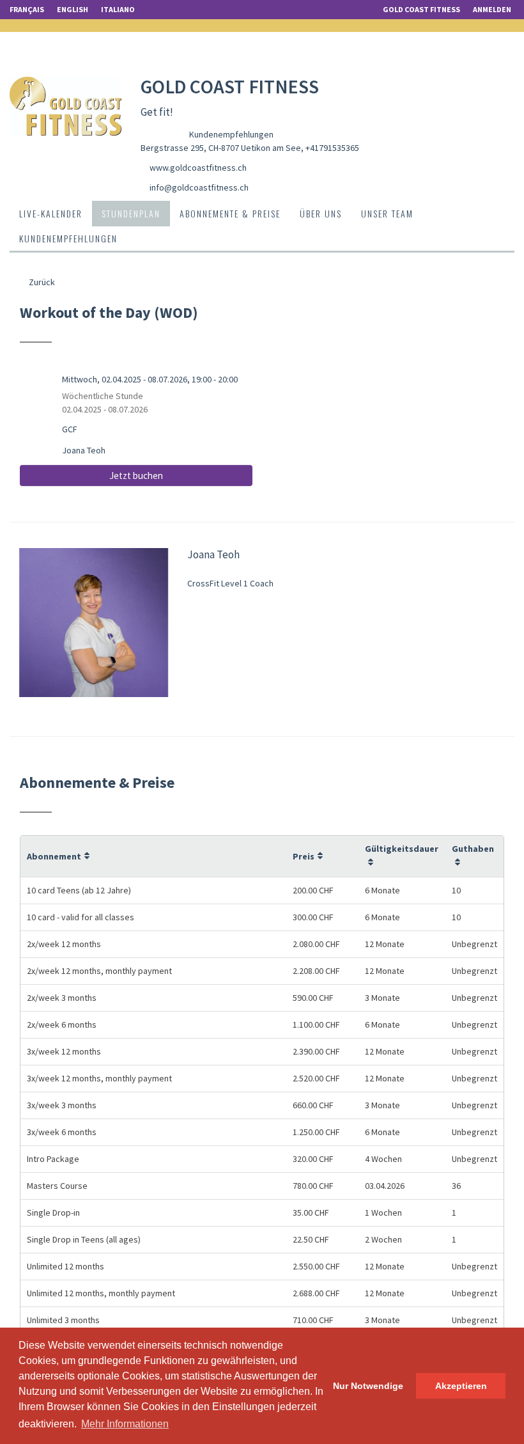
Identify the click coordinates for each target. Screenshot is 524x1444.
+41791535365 (332, 147)
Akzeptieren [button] (461, 1386)
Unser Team (387, 213)
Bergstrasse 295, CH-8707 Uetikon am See (221, 147)
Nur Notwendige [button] (368, 1386)
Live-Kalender (50, 213)
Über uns (321, 213)
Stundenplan (131, 213)
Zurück (41, 282)
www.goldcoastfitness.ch (198, 167)
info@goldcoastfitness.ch (199, 187)
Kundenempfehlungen (231, 134)
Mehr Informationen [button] (125, 1423)
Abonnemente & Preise (230, 213)
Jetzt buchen (136, 475)
